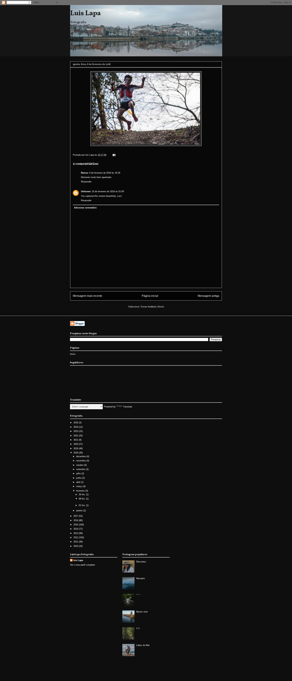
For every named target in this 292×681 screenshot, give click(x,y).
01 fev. (82, 505)
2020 (76, 444)
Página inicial (150, 295)
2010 (76, 546)
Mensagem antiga (208, 295)
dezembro (81, 456)
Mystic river (142, 611)
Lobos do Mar (143, 645)
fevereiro (80, 490)
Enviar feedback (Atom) (152, 306)
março (79, 486)
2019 (76, 448)
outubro (80, 465)
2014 (76, 529)
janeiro (79, 510)
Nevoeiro (140, 578)
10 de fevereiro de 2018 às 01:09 (108, 191)
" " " (138, 595)
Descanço (141, 561)
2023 (76, 431)
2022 (76, 435)
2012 (76, 537)
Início (72, 354)
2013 (76, 533)
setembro (81, 469)
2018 (76, 452)
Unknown (86, 191)
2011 (76, 541)
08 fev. (82, 498)
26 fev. (82, 494)
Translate (127, 406)
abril (78, 482)
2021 (76, 440)
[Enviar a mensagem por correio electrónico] (113, 155)
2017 (76, 516)
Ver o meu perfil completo (82, 565)
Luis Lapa (85, 13)
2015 (76, 524)
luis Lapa (78, 560)
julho (78, 473)
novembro (81, 460)
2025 (76, 422)
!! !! (138, 628)
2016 (76, 520)
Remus (84, 173)
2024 (76, 427)
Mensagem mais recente (87, 295)
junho (79, 478)
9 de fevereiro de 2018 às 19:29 (104, 173)
